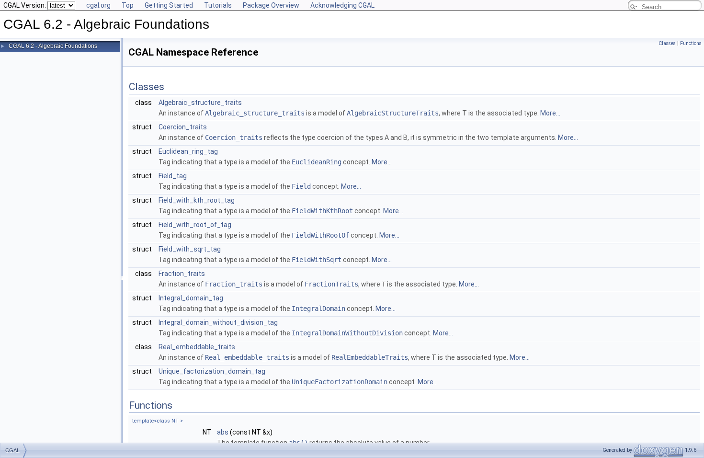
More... (550, 113)
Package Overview (271, 5)
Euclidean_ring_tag (188, 151)
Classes (667, 43)
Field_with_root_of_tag (195, 225)
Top (128, 5)
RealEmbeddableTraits (369, 357)
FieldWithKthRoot (322, 211)
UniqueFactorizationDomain (339, 382)
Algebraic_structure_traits (200, 102)
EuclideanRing (316, 162)
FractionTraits (331, 284)
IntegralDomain (318, 308)
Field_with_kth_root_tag (197, 200)
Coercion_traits (183, 127)
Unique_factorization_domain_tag (212, 371)
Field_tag (173, 176)
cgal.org (98, 5)
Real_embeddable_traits (197, 347)
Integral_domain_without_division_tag (218, 322)
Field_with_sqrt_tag (190, 249)
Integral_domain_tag (191, 298)
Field (301, 186)
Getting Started (169, 5)
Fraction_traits (182, 273)
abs (222, 432)
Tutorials (218, 5)
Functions (691, 43)
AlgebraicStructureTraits (393, 113)
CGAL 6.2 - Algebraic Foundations (53, 46)
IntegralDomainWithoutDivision (347, 333)
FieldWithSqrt (316, 259)
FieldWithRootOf (320, 235)
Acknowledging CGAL (342, 5)
